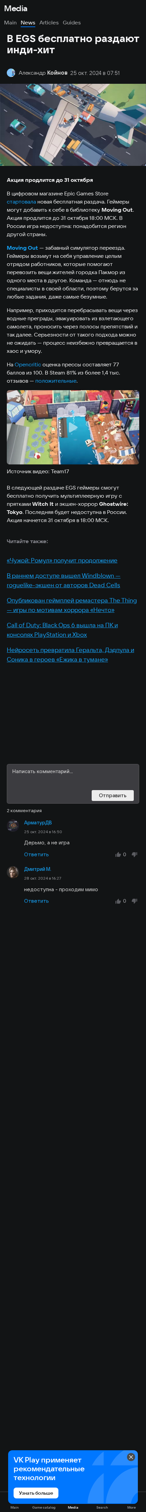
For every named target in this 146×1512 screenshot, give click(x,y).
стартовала (21, 201)
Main (10, 22)
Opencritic (28, 364)
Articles (49, 22)
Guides (72, 22)
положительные (55, 380)
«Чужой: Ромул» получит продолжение (62, 560)
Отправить (113, 795)
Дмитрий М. (37, 869)
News (28, 22)
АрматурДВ (38, 823)
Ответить (36, 854)
